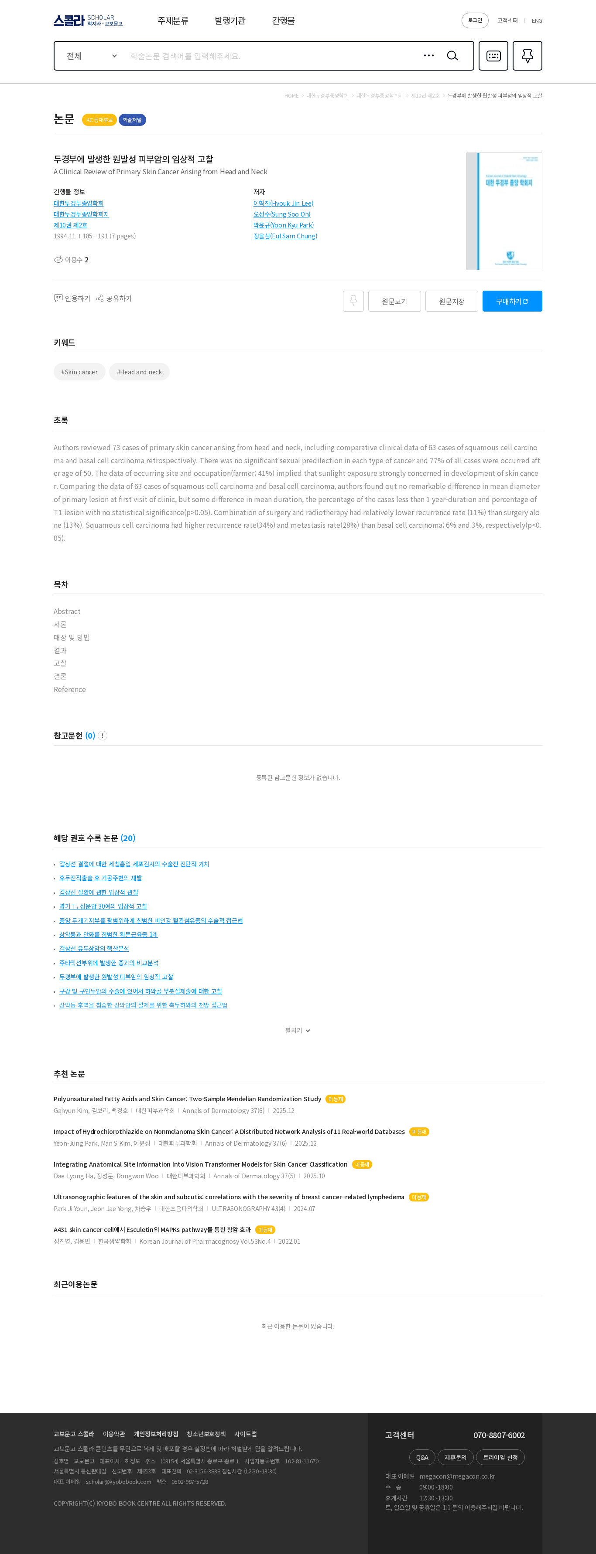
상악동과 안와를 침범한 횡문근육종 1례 (108, 934)
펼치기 (293, 1030)
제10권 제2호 (71, 225)
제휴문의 (456, 1457)
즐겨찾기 (526, 70)
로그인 (475, 20)
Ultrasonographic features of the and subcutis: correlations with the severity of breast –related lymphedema (229, 1197)
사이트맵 (245, 1433)
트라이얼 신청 (500, 1457)
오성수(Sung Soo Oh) (282, 214)
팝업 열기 (102, 735)
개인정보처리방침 (156, 1433)
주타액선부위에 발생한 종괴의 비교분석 (108, 962)
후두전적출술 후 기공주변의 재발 (100, 877)
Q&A (422, 1457)
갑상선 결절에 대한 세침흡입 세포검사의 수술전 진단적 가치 (134, 863)
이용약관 (114, 1433)
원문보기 (395, 301)
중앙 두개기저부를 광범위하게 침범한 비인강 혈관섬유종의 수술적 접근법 (151, 920)
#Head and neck (139, 371)
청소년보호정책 (206, 1433)
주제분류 (173, 20)
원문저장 (452, 301)
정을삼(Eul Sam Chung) (285, 235)
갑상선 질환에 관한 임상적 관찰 (98, 892)
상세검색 (426, 62)
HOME (291, 95)
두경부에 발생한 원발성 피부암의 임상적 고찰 (116, 976)
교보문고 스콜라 (74, 1433)
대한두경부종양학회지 (81, 214)
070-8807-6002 (499, 1435)
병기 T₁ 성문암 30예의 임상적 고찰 (103, 906)
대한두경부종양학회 (78, 203)
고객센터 (507, 20)
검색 (450, 62)
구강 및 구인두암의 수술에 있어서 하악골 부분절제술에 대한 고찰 (140, 991)
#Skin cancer (80, 371)
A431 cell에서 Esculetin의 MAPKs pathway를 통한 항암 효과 (152, 1229)
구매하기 (509, 301)
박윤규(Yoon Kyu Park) (283, 225)
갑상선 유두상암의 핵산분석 (94, 948)
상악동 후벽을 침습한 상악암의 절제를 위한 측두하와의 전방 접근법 (143, 1005)
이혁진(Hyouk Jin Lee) (283, 203)
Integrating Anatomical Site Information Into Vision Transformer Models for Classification (201, 1164)
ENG (537, 20)
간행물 (283, 20)
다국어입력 (493, 70)
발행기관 (230, 20)
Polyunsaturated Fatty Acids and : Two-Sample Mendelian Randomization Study (187, 1099)
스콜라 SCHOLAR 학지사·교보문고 (87, 25)
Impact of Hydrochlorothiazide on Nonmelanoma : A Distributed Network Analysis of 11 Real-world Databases (229, 1131)
